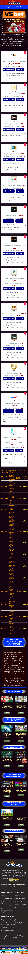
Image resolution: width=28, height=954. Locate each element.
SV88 (5, 124)
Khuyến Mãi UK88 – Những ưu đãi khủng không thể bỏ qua (21, 790)
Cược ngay (20, 69)
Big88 (2, 886)
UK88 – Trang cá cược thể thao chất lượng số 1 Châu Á (7, 761)
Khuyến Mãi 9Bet (8, 450)
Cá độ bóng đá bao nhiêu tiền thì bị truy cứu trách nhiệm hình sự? (7, 819)
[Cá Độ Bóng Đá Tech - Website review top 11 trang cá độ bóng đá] (14, 2)
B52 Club (14, 946)
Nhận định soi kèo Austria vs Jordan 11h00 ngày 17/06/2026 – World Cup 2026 (7, 706)
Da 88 (7, 886)
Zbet (6, 215)
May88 (5, 245)
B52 (24, 884)
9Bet (5, 437)
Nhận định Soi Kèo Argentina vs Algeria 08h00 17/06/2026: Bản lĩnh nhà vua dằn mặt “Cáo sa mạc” (21, 706)
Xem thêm (7, 712)
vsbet (4, 61)
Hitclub (12, 886)
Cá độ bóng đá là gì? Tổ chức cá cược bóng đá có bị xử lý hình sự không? (7, 845)
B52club (15, 884)
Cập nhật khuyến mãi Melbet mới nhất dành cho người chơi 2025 (7, 790)
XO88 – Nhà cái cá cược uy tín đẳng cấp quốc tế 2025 (21, 761)
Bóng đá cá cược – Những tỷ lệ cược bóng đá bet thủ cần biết (7, 735)
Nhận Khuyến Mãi (8, 99)
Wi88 (7, 373)
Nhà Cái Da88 (7, 403)
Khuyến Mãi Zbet (8, 221)
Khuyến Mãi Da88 (8, 411)
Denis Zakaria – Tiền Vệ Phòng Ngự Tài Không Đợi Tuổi (21, 844)
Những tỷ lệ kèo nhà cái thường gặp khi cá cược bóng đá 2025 (21, 735)
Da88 (10, 884)
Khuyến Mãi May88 (8, 69)
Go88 (20, 884)
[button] (2, 2)
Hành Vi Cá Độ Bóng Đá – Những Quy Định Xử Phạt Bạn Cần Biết (21, 819)
